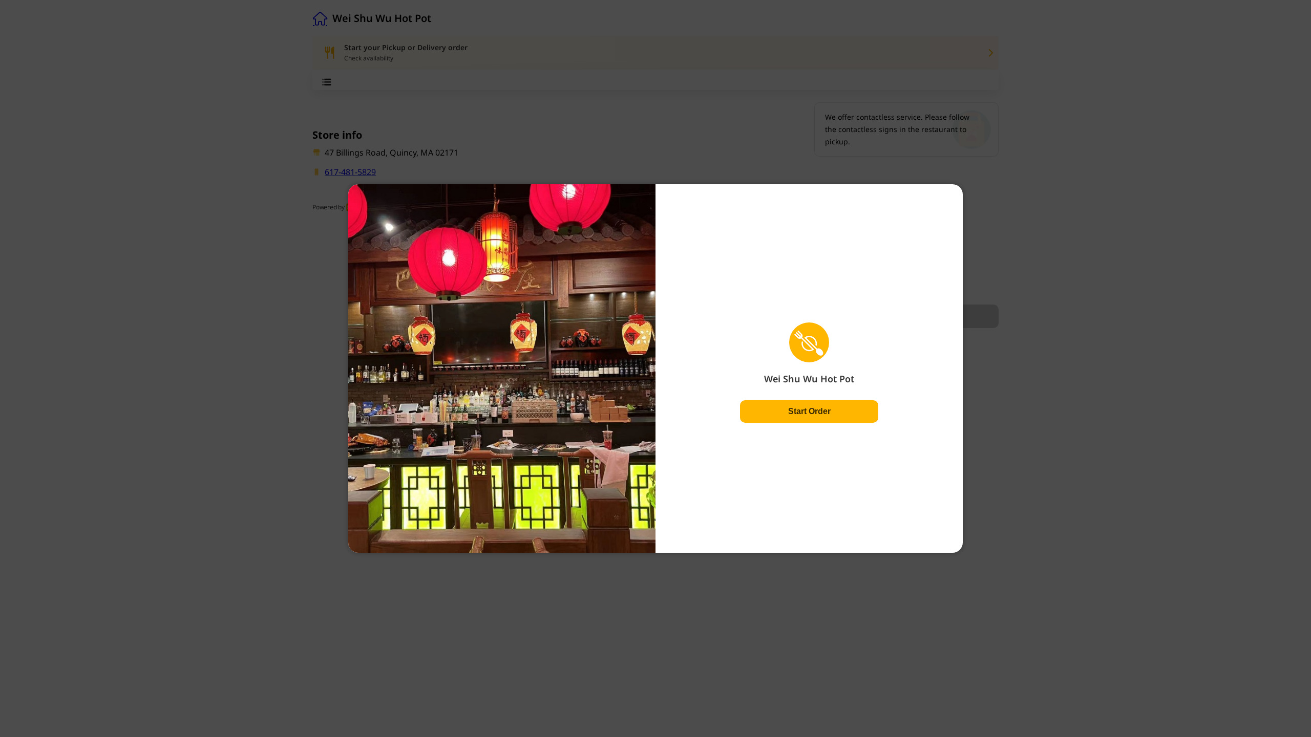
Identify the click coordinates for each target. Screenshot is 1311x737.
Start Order (809, 411)
